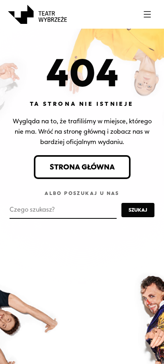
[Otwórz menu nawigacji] (147, 14)
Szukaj (138, 210)
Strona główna (82, 167)
